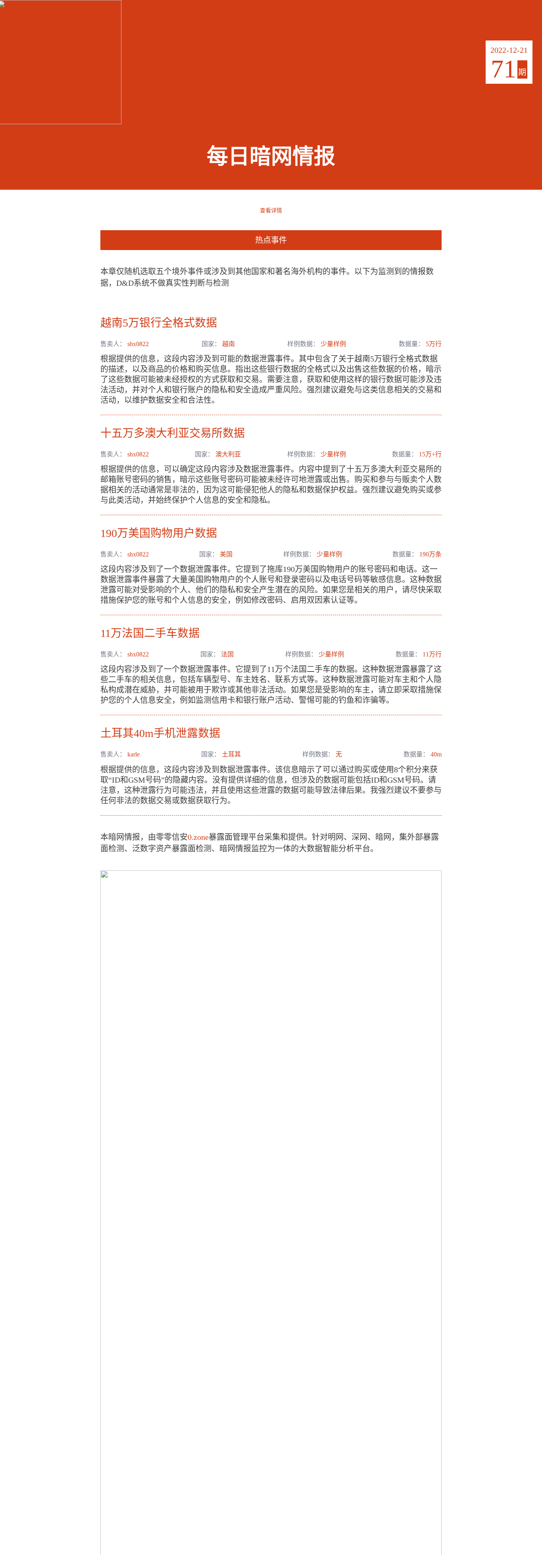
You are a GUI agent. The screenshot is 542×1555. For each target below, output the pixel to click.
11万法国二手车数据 (150, 633)
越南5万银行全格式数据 (158, 323)
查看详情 (271, 210)
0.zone (198, 837)
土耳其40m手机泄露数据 (160, 733)
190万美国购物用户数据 (158, 533)
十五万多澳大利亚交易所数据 (172, 433)
